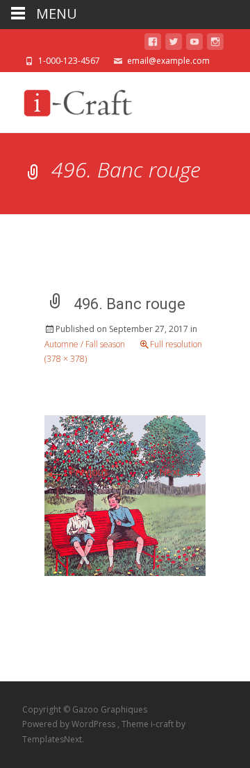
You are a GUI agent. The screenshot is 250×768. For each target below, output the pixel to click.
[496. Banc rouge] (125, 494)
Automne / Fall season (84, 344)
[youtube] (194, 44)
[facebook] (152, 44)
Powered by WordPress (69, 724)
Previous (76, 471)
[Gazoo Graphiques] (75, 100)
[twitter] (173, 44)
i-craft (163, 724)
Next (182, 471)
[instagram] (215, 44)
